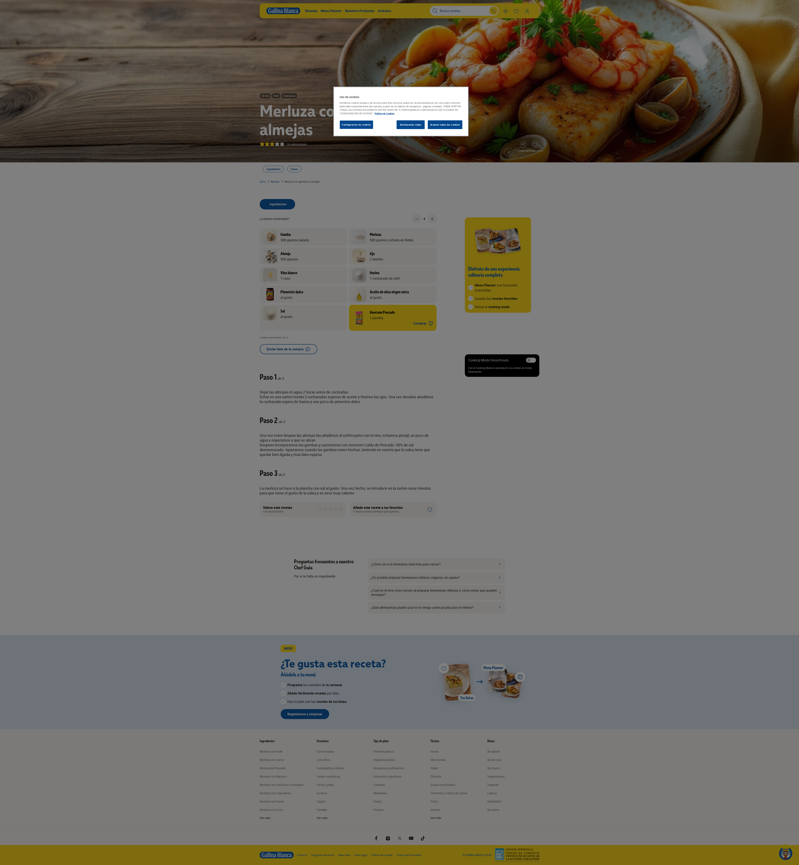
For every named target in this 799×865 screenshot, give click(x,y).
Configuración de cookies (356, 124)
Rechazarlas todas (411, 124)
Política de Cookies (385, 113)
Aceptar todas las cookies (445, 124)
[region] (401, 112)
